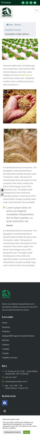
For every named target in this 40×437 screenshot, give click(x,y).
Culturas (5, 344)
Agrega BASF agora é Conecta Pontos (18, 336)
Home (10, 25)
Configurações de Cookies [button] (12, 432)
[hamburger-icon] (36, 10)
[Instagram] (27, 2)
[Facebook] (23, 2)
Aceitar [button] (26, 432)
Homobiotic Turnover (13, 30)
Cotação (5, 349)
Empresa (6, 327)
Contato (5, 353)
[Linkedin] (31, 2)
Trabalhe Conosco (9, 358)
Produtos (6, 331)
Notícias (5, 340)
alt (5, 92)
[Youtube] (35, 2)
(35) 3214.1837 (11, 377)
